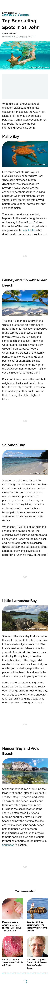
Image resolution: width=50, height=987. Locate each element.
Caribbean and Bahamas (16, 15)
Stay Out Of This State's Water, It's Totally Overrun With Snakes (37, 926)
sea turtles (29, 230)
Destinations (10, 13)
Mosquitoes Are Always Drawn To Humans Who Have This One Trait (11, 926)
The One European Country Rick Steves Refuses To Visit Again (37, 963)
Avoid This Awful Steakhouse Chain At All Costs (12, 962)
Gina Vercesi (11, 33)
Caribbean (8, 844)
